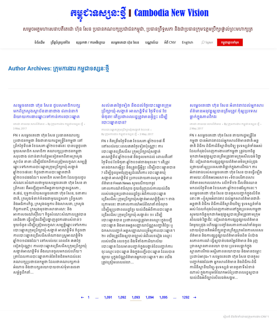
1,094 (150, 297)
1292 (185, 297)
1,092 (122, 297)
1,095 (163, 297)
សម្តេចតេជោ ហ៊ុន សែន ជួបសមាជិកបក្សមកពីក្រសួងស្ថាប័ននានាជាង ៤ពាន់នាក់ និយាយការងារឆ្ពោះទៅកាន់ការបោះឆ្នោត (46, 111)
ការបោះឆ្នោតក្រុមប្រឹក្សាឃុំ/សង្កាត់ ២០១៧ (125, 130)
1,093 (136, 297)
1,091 (108, 297)
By (65, 124)
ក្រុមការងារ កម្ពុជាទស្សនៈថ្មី (81, 68)
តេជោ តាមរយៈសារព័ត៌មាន (29, 124)
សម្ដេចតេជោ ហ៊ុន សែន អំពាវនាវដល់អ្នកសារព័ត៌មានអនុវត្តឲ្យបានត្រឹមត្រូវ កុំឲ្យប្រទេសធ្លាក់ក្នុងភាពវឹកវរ (227, 111)
